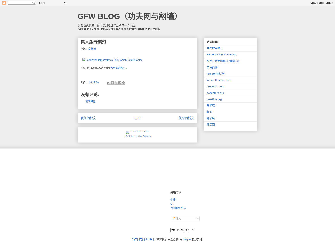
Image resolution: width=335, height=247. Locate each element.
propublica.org (215, 86)
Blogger (187, 239)
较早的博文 (186, 118)
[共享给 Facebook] (120, 83)
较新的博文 (88, 118)
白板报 (92, 48)
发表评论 (90, 101)
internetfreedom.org (219, 79)
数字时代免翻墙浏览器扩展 (223, 60)
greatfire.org (214, 99)
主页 (137, 118)
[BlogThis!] (112, 83)
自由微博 (212, 67)
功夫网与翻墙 (139, 239)
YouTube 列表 (178, 207)
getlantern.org (215, 92)
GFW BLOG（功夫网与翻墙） (130, 16)
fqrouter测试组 (215, 73)
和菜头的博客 (118, 67)
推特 (172, 199)
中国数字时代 (215, 48)
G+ (172, 203)
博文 (178, 218)
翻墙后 (211, 118)
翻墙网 (211, 124)
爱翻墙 (211, 105)
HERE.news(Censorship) (222, 54)
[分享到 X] (116, 83)
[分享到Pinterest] (123, 83)
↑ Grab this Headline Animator (137, 136)
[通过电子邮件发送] (109, 83)
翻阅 (209, 111)
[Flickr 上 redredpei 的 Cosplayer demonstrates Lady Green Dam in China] (112, 59)
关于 (152, 239)
